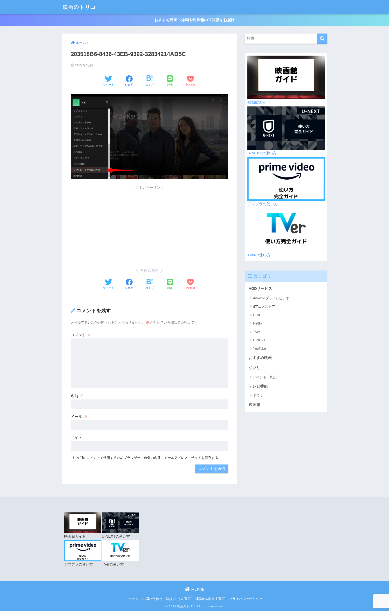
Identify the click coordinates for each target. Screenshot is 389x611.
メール (79, 417)
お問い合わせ (152, 599)
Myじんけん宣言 (178, 599)
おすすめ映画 (260, 358)
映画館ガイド (258, 102)
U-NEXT (259, 340)
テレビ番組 (258, 386)
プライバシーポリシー (246, 599)
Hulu (256, 315)
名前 (77, 396)
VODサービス (260, 288)
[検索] (322, 39)
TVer (256, 332)
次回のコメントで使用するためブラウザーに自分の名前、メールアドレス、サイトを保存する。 (149, 458)
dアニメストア (264, 306)
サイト (76, 437)
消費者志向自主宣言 (209, 599)
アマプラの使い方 (262, 204)
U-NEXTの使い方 (262, 153)
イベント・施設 (265, 377)
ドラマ (258, 395)
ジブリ (254, 368)
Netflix (257, 323)
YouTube (259, 348)
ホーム (133, 599)
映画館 (254, 405)
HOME (197, 589)
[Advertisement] (149, 224)
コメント (81, 335)
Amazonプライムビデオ (271, 298)
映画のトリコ (79, 7)
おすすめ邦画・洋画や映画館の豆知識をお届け (194, 20)
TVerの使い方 (259, 255)
